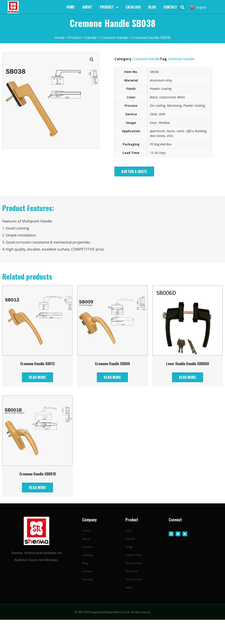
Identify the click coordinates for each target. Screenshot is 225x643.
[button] (134, 171)
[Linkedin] (171, 533)
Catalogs (133, 7)
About (87, 7)
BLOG (152, 7)
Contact (170, 7)
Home (70, 7)
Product (107, 7)
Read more (37, 377)
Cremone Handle (146, 58)
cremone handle (181, 58)
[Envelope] (178, 533)
